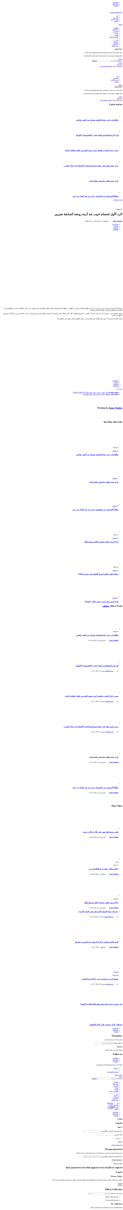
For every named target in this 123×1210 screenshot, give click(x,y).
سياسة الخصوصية (112, 1072)
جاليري (116, 40)
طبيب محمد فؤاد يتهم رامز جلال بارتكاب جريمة (100, 832)
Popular (116, 972)
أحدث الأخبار (114, 19)
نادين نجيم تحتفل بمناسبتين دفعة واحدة (103, 181)
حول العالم (114, 46)
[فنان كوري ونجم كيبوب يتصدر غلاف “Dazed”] (59, 587)
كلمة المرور (118, 1134)
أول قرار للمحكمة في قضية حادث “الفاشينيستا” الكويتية (97, 135)
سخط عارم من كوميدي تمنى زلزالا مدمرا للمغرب (99, 979)
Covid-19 (115, 44)
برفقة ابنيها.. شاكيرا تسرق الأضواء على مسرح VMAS (98, 574)
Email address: (117, 1043)
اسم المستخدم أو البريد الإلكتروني (111, 1131)
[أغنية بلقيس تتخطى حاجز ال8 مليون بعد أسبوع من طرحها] (59, 929)
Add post (119, 64)
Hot (117, 862)
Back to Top (118, 1075)
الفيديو (116, 35)
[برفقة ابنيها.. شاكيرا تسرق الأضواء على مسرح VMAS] (59, 555)
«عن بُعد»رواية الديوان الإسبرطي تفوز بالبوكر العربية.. (98, 912)
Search (94, 61)
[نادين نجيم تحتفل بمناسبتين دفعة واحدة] (59, 173)
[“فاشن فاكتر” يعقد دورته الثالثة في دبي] (59, 850)
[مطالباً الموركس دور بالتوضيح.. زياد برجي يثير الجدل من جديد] (59, 188)
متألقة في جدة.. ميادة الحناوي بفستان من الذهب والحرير (97, 120)
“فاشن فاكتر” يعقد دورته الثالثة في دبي (103, 869)
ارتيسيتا (116, 42)
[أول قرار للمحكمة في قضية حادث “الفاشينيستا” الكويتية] (59, 127)
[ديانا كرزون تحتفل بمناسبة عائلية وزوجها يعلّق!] (59, 522)
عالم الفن (115, 30)
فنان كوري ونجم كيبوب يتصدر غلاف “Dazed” (101, 602)
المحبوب (115, 17)
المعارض (115, 31)
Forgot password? (116, 1145)
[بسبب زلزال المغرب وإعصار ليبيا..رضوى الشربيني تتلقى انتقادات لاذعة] (59, 143)
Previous (116, 200)
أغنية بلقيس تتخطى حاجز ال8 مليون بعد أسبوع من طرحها (96, 942)
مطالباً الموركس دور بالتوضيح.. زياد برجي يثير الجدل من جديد (95, 196)
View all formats (117, 66)
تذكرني (118, 1138)
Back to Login (117, 1163)
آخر (117, 16)
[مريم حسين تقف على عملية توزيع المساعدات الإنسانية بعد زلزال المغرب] (59, 158)
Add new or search (116, 1193)
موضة (116, 33)
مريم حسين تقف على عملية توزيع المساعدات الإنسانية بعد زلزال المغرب (91, 166)
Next (120, 200)
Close (120, 1077)
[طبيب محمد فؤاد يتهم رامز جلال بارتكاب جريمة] (59, 819)
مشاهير (116, 28)
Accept (120, 1183)
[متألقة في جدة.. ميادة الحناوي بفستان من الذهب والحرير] (59, 112)
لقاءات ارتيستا (113, 37)
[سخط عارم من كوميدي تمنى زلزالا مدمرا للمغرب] (59, 960)
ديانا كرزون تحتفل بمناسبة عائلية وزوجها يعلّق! (101, 542)
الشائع (116, 21)
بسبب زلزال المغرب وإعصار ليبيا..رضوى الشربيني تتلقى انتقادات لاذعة (91, 150)
